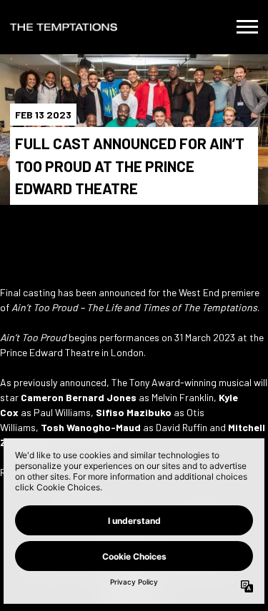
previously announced (60, 382)
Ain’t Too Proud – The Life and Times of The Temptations (134, 307)
